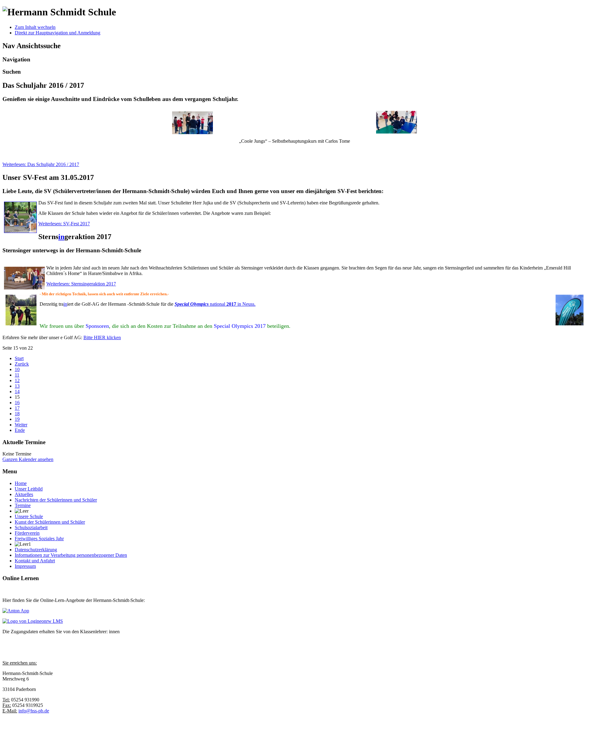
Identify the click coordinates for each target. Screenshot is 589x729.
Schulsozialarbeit (31, 527)
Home (21, 483)
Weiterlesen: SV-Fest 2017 (64, 223)
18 (17, 413)
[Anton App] (15, 610)
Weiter (21, 424)
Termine (23, 505)
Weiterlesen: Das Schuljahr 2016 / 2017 (40, 164)
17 (17, 408)
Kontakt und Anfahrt (35, 560)
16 (17, 402)
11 (17, 375)
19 (17, 419)
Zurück (22, 363)
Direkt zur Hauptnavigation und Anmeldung (57, 32)
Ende (20, 430)
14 (17, 391)
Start (19, 358)
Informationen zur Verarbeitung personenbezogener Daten (71, 555)
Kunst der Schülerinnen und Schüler (50, 522)
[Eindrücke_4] (193, 122)
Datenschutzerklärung (36, 549)
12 (17, 380)
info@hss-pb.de (33, 710)
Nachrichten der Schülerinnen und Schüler (56, 499)
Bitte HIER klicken (102, 337)
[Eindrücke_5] (396, 131)
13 (17, 386)
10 (17, 369)
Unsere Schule (29, 516)
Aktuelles (24, 494)
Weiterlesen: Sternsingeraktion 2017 (81, 283)
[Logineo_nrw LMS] (32, 621)
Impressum (25, 566)
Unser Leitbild (29, 488)
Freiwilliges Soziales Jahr (39, 538)
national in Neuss (214, 304)
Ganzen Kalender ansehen (27, 459)
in (61, 237)
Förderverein (27, 533)
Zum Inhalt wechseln (35, 27)
